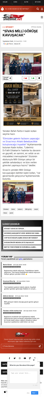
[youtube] (25, 358)
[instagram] (20, 358)
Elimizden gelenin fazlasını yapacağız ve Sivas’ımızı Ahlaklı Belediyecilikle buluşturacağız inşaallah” (21, 141)
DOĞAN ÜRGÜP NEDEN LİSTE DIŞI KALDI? (19, 242)
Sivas (5, 213)
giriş (20, 259)
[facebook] (9, 358)
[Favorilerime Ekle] (39, 78)
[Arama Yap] (37, 9)
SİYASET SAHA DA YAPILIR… (14, 228)
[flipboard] (30, 358)
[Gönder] (40, 346)
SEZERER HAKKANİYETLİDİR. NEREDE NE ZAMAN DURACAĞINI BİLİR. (22, 233)
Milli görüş (28, 209)
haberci (20, 209)
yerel (11, 213)
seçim (36, 209)
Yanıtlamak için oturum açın (12, 266)
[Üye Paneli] (41, 9)
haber (13, 209)
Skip (28, 393)
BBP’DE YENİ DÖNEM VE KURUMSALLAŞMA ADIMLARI (20, 247)
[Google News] (12, 44)
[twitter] (14, 358)
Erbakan (6, 209)
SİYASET (10, 27)
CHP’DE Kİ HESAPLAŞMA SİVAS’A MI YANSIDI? (21, 238)
